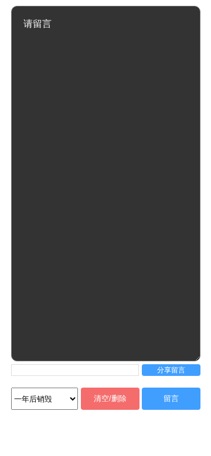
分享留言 (171, 370)
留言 (171, 398)
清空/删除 (110, 398)
